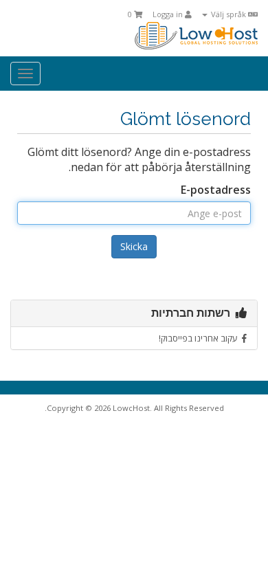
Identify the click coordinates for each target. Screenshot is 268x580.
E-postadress (216, 189)
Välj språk (228, 14)
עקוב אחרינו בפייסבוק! (200, 338)
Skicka (134, 246)
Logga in (169, 14)
